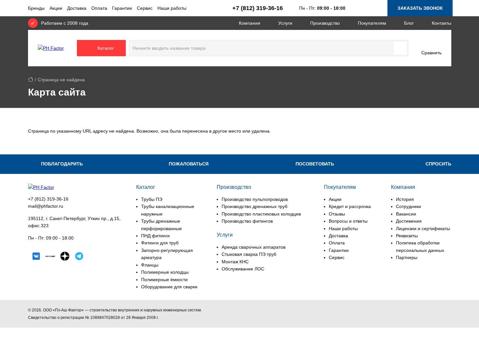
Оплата (99, 8)
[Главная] (30, 79)
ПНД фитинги (155, 235)
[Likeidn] (79, 257)
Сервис (144, 8)
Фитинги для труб (160, 242)
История (405, 199)
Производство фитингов (247, 221)
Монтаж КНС (235, 261)
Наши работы (171, 8)
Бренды (36, 8)
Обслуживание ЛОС (243, 268)
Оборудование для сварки (169, 286)
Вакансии (406, 213)
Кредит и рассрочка (350, 206)
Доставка (76, 8)
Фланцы (149, 265)
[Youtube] (93, 257)
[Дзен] (65, 257)
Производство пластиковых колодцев (261, 213)
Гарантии (122, 8)
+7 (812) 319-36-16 (48, 199)
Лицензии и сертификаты (423, 228)
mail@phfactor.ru (45, 206)
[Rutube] (50, 257)
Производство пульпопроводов (255, 199)
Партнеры (406, 257)
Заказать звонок (420, 8)
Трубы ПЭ (151, 199)
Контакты (441, 23)
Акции (56, 8)
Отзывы (337, 213)
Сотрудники (408, 206)
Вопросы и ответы (348, 221)
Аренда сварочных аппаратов (253, 247)
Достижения (409, 221)
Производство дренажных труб (254, 206)
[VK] (36, 257)
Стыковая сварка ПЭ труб (249, 254)
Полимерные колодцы (165, 272)
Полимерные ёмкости (164, 279)
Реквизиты (407, 235)
